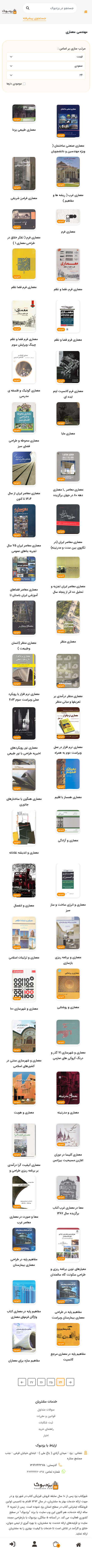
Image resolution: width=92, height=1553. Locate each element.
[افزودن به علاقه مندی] (22, 999)
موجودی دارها (14, 84)
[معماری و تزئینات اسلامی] (24, 966)
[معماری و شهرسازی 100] (24, 1017)
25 (51, 1382)
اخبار (46, 1435)
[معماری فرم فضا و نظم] (68, 348)
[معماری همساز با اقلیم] (68, 805)
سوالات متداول (46, 1409)
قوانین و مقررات (46, 1416)
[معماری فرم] (68, 240)
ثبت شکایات (46, 1422)
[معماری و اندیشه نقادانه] (24, 861)
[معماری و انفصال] (24, 914)
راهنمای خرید (46, 1429)
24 (60, 1382)
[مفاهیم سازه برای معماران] (24, 1369)
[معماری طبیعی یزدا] (24, 138)
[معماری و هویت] (24, 1121)
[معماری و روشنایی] (68, 1015)
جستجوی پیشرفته (34, 18)
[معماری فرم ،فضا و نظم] (68, 298)
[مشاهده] (26, 999)
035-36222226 (35, 1472)
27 (31, 1382)
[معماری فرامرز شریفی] (24, 206)
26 (41, 1382)
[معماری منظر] (68, 650)
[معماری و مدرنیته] (68, 1121)
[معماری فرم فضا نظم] (23, 295)
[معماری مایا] (68, 442)
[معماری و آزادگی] (68, 849)
